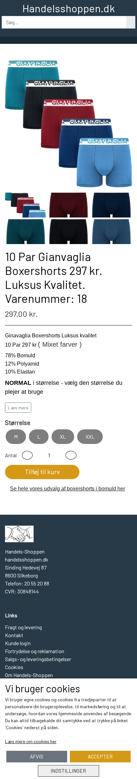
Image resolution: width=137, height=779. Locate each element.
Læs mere (18, 407)
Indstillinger (68, 771)
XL (63, 436)
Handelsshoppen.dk (68, 8)
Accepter (100, 756)
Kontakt (14, 635)
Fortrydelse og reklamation (34, 651)
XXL (89, 436)
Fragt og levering (23, 627)
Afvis (36, 756)
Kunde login (18, 643)
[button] (27, 455)
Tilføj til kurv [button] (42, 472)
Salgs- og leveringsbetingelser (38, 659)
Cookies (14, 667)
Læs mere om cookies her (31, 741)
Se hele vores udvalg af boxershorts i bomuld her (67, 488)
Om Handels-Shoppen (29, 675)
